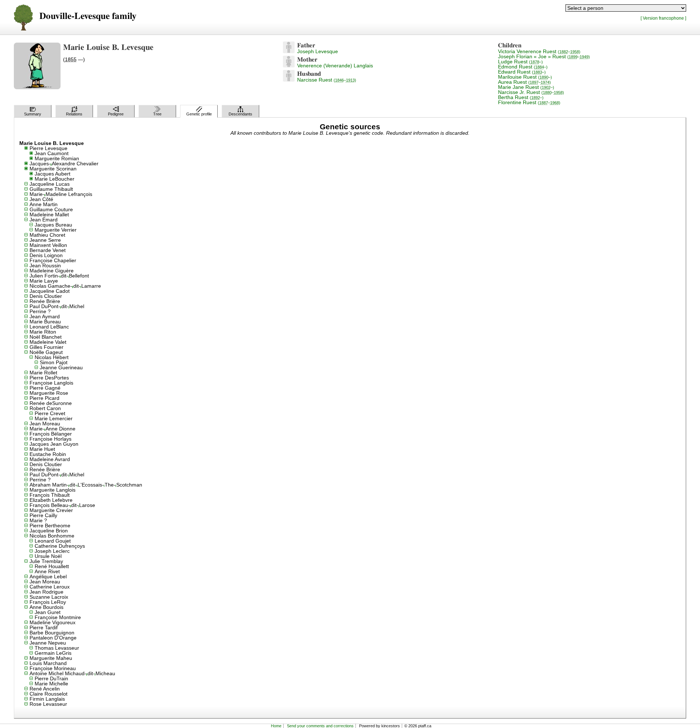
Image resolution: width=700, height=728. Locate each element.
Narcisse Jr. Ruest (531, 92)
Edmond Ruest (523, 67)
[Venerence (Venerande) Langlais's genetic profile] (289, 65)
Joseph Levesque (317, 51)
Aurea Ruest (524, 82)
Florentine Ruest (529, 102)
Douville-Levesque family (87, 16)
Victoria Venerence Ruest (539, 51)
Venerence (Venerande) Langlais (335, 65)
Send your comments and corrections (320, 726)
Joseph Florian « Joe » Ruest (544, 56)
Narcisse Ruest (326, 80)
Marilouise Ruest (525, 77)
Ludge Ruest (520, 61)
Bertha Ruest (521, 97)
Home (276, 726)
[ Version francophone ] (663, 18)
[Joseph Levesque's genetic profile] (289, 51)
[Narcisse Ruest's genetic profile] (289, 80)
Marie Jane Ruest (526, 87)
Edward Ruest (522, 72)
